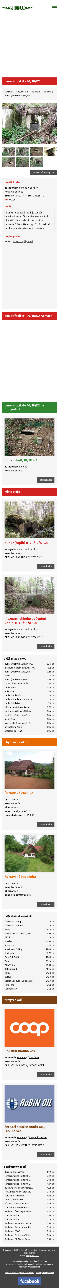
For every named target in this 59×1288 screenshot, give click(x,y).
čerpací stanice (38, 1137)
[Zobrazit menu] (54, 7)
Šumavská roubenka (20, 877)
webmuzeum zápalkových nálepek (20, 1264)
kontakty (51, 1250)
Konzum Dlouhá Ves (20, 1051)
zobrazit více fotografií (43, 172)
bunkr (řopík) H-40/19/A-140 (26, 543)
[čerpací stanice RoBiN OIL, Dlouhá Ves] (29, 1104)
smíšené (34, 1057)
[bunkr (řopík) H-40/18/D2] (29, 123)
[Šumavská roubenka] (29, 853)
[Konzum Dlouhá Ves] (29, 1028)
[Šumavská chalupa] (29, 770)
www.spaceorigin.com (45, 1273)
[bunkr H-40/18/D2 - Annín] (8, 151)
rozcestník (23, 91)
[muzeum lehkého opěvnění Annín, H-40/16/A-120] (29, 595)
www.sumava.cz (12, 1273)
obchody (22, 1057)
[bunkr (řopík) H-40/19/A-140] (29, 519)
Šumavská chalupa (19, 793)
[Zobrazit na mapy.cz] (10, 199)
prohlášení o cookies (38, 1261)
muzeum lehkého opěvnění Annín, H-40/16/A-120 (25, 621)
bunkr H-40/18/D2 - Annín (24, 460)
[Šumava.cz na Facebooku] (29, 1281)
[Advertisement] (29, 46)
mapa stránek (29, 1253)
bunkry (47, 91)
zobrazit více (46, 480)
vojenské (36, 91)
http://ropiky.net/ (23, 241)
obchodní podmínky (20, 1261)
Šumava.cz (10, 91)
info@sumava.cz (32, 1256)
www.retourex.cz (27, 1273)
